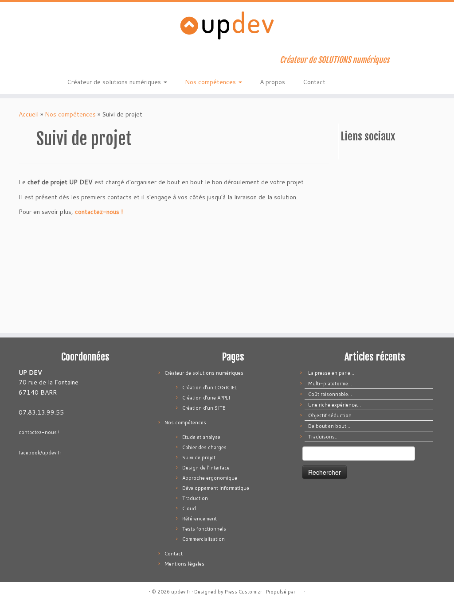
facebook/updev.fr (40, 452)
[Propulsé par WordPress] (300, 590)
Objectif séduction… (332, 415)
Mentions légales (184, 563)
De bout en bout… (329, 426)
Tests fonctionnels (204, 528)
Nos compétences (211, 82)
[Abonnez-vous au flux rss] (73, 61)
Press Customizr (243, 591)
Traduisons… (323, 436)
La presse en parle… (331, 372)
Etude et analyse (201, 437)
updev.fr (180, 591)
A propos (272, 82)
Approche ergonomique (209, 477)
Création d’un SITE (203, 407)
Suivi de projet (198, 457)
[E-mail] (85, 61)
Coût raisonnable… (330, 394)
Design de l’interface (206, 467)
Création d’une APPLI (206, 397)
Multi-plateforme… (330, 383)
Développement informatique (215, 488)
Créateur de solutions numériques (115, 82)
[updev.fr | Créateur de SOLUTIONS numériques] (227, 25)
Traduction (195, 498)
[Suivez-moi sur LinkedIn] (109, 61)
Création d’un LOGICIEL (209, 387)
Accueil (29, 114)
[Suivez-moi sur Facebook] (97, 61)
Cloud (189, 508)
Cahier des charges (204, 447)
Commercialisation (203, 539)
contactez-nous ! (99, 211)
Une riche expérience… (334, 404)
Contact (314, 82)
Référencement (199, 518)
